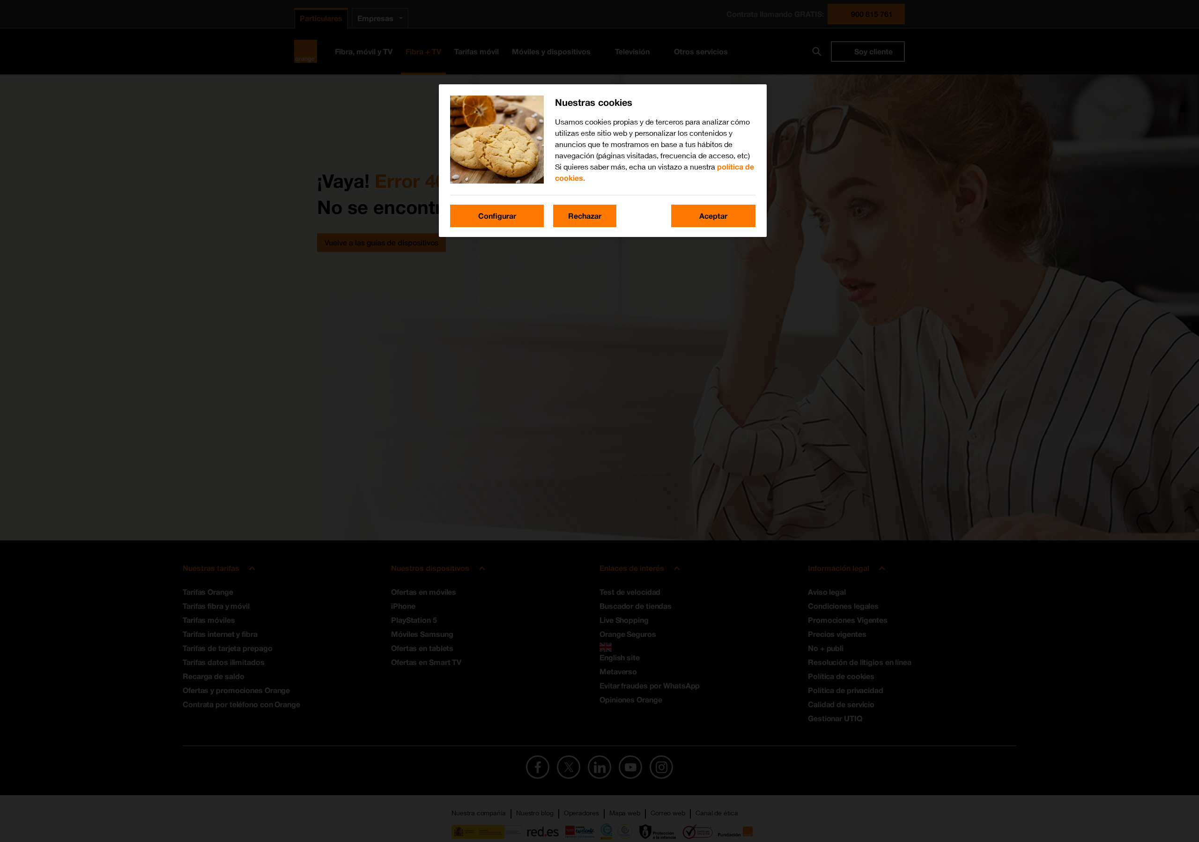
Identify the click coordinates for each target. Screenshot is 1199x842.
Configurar (497, 216)
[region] (603, 160)
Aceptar (713, 216)
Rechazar (584, 216)
